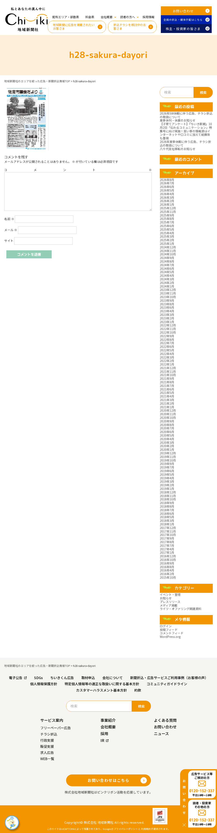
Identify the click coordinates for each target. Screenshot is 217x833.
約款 (137, 690)
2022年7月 (167, 343)
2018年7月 (167, 510)
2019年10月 (168, 460)
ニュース (161, 733)
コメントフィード (172, 633)
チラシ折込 (48, 734)
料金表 (89, 17)
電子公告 (15, 677)
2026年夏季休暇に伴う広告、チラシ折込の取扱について (185, 143)
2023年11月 (168, 293)
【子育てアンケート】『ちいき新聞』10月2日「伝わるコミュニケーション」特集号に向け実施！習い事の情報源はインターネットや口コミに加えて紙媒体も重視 (186, 131)
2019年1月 (167, 488)
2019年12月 (168, 453)
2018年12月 (168, 492)
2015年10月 (168, 577)
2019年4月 (167, 478)
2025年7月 (167, 222)
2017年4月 (167, 549)
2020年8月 (167, 425)
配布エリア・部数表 (65, 17)
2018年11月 (168, 496)
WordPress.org (170, 636)
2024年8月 (167, 261)
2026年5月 (167, 190)
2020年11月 (168, 414)
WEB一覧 (47, 758)
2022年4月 (167, 354)
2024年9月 (167, 258)
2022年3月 (167, 357)
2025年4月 (167, 233)
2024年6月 (167, 268)
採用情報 (148, 17)
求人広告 (47, 752)
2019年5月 (167, 474)
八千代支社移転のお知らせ (177, 149)
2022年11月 (168, 329)
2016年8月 (167, 567)
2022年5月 (167, 350)
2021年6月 (167, 389)
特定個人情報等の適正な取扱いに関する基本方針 (102, 683)
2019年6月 (167, 471)
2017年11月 (168, 531)
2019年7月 (167, 467)
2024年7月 (167, 265)
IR (102, 740)
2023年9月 (167, 300)
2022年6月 (167, 346)
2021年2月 (167, 403)
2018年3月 (167, 520)
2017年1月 (167, 552)
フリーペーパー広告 (55, 727)
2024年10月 (168, 254)
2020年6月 (167, 432)
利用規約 (146, 828)
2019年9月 (167, 464)
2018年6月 (167, 513)
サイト (8, 240)
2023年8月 (167, 304)
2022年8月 (167, 339)
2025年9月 (167, 215)
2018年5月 (167, 517)
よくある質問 (165, 720)
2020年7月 (167, 428)
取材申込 (88, 677)
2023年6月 (167, 307)
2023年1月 (167, 322)
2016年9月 (167, 563)
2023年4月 (167, 311)
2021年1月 (167, 407)
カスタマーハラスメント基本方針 (101, 690)
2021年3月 (167, 400)
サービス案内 (51, 720)
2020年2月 (167, 446)
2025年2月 (167, 240)
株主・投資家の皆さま (183, 28)
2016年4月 (167, 570)
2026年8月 (167, 180)
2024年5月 (167, 272)
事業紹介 (108, 720)
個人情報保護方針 (43, 683)
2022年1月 (167, 364)
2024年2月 (167, 283)
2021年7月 (167, 386)
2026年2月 (167, 201)
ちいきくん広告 (62, 677)
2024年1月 (167, 286)
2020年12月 (168, 410)
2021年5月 (167, 392)
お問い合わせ (183, 11)
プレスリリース (170, 602)
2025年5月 (167, 229)
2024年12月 (168, 247)
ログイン (166, 626)
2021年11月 (168, 371)
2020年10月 (168, 417)
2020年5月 (167, 435)
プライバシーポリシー (126, 828)
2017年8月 (167, 542)
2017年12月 (168, 528)
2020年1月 (167, 449)
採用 (104, 733)
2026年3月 (167, 197)
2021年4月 (167, 396)
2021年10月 (168, 375)
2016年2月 (167, 574)
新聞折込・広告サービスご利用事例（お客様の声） (169, 677)
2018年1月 (167, 524)
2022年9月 (167, 336)
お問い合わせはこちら (108, 780)
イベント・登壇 (170, 594)
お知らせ (166, 598)
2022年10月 (168, 332)
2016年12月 (168, 556)
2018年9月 (167, 503)
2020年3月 (167, 442)
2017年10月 (168, 535)
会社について (112, 677)
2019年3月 (167, 481)
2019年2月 (167, 485)
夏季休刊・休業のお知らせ (177, 120)
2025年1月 (167, 243)
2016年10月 (168, 560)
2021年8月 (167, 382)
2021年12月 (168, 368)
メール (10, 230)
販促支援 (47, 746)
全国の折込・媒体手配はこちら (183, 19)
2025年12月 (168, 208)
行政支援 (47, 740)
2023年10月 (168, 297)
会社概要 (108, 726)
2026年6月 (167, 187)
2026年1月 (167, 204)
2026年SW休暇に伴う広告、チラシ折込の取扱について (186, 115)
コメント (78, 170)
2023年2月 (167, 318)
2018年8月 (167, 506)
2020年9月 (167, 421)
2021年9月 (167, 378)
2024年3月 (167, 279)
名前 (9, 219)
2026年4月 (167, 194)
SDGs (38, 677)
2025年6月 (167, 226)
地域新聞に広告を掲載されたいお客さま (74, 26)
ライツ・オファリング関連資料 (180, 609)
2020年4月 (167, 439)
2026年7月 (167, 183)
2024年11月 (168, 251)
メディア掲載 (168, 605)
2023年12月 (168, 290)
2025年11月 (168, 212)
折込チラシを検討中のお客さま (129, 26)
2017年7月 (167, 545)
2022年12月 (168, 325)
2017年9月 (167, 538)
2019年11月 (168, 457)
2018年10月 (168, 499)
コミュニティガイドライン (167, 683)
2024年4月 (167, 275)
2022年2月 (167, 361)
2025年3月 (167, 236)
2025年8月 (167, 218)
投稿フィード (169, 629)
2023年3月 (167, 314)
